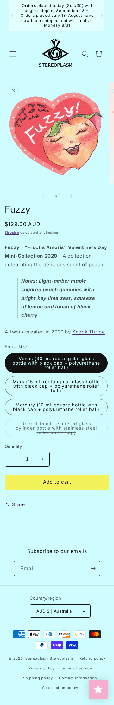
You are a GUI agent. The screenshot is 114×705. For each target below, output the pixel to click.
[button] (13, 54)
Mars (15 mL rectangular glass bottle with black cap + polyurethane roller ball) (56, 386)
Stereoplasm (37, 658)
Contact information (78, 678)
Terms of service (76, 668)
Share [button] (18, 504)
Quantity (13, 446)
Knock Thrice (88, 332)
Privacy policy (41, 668)
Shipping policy (38, 678)
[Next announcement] (102, 16)
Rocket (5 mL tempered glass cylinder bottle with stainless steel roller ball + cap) (59, 429)
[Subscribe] (93, 568)
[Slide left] (43, 196)
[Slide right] (71, 196)
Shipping (12, 232)
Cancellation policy (60, 687)
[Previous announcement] (12, 16)
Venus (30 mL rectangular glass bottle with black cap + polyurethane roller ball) (56, 363)
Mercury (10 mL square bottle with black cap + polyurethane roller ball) (56, 407)
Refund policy (92, 658)
